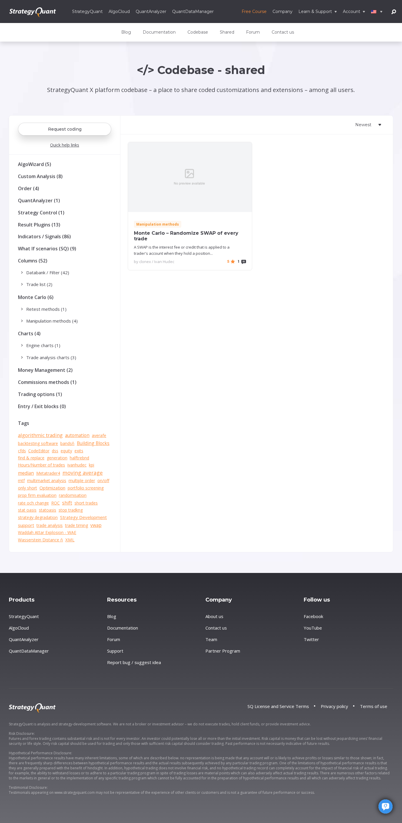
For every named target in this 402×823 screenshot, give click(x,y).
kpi (91, 465)
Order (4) (28, 188)
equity (66, 451)
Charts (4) (29, 333)
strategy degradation (38, 517)
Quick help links (64, 145)
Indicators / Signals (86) (44, 236)
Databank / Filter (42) (47, 272)
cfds (22, 451)
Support (115, 651)
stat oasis (27, 510)
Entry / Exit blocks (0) (42, 406)
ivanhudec (77, 465)
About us (214, 616)
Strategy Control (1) (41, 212)
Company (283, 11)
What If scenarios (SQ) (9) (47, 248)
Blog (126, 32)
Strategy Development (83, 517)
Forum (253, 32)
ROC (55, 503)
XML (69, 540)
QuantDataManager (193, 11)
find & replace (31, 458)
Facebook (313, 616)
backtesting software (38, 443)
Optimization (52, 488)
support (26, 525)
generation (57, 458)
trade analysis (49, 525)
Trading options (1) (40, 394)
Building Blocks (93, 443)
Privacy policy (334, 706)
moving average (82, 472)
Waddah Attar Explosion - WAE (47, 532)
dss (55, 451)
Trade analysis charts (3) (51, 357)
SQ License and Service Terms (278, 706)
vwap (96, 525)
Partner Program (222, 651)
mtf (21, 480)
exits (78, 451)
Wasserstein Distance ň (40, 540)
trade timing (76, 525)
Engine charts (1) (43, 345)
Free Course (254, 11)
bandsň (67, 443)
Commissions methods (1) (47, 382)
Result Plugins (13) (39, 224)
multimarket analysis (46, 480)
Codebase (197, 32)
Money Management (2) (45, 370)
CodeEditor (38, 451)
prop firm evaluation (37, 495)
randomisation (73, 495)
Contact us (283, 32)
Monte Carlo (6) (36, 297)
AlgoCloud (119, 11)
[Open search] (394, 11)
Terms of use (373, 706)
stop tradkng (71, 510)
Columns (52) (32, 260)
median (26, 473)
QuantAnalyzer (151, 11)
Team (211, 639)
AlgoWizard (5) (34, 164)
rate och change (33, 503)
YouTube (313, 628)
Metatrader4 (48, 473)
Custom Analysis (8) (40, 176)
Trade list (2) (39, 284)
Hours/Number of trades (41, 465)
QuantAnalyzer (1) (39, 200)
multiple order (82, 480)
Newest (363, 124)
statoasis (47, 510)
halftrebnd (79, 458)
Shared (227, 32)
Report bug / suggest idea (134, 662)
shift (67, 503)
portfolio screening (86, 488)
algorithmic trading (40, 435)
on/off (103, 480)
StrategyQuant (87, 11)
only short (27, 488)
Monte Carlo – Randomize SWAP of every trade (186, 236)
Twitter (311, 639)
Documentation (159, 32)
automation (77, 435)
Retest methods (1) (46, 309)
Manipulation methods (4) (52, 321)
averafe (99, 435)
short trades (86, 503)
